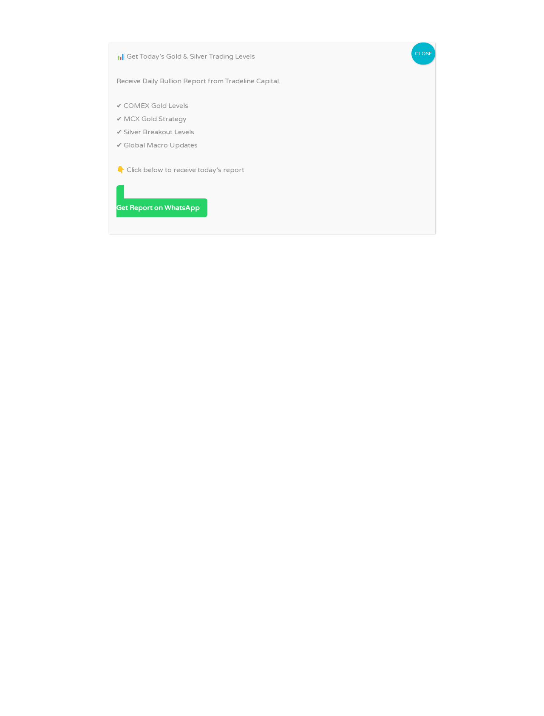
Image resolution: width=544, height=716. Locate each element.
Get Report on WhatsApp (158, 208)
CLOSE (423, 54)
